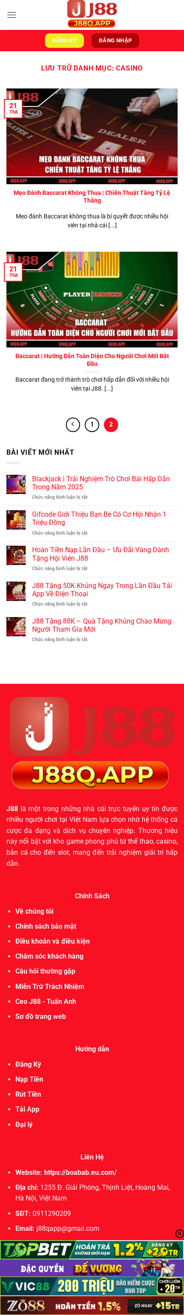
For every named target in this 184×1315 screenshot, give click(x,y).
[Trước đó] (73, 425)
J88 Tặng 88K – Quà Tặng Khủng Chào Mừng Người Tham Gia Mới (102, 625)
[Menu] (11, 14)
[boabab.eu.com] (92, 15)
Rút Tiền (28, 1094)
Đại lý (24, 1125)
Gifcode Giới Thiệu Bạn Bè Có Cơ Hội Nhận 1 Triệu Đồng (99, 518)
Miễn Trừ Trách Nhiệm (49, 987)
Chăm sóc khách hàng (49, 956)
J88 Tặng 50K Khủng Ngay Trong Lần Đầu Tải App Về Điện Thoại (102, 590)
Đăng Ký (28, 1064)
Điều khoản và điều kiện (52, 941)
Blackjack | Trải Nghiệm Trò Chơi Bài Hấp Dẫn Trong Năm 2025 (101, 483)
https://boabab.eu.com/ (80, 1172)
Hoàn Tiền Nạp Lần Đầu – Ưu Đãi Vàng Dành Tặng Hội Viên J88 (100, 554)
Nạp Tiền (29, 1079)
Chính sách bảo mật (45, 926)
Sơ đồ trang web (40, 1016)
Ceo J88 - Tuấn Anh (45, 1001)
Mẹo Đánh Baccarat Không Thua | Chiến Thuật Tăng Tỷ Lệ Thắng (92, 196)
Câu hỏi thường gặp (45, 971)
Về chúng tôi (34, 911)
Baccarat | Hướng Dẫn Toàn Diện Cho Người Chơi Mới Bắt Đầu (92, 360)
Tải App (27, 1109)
